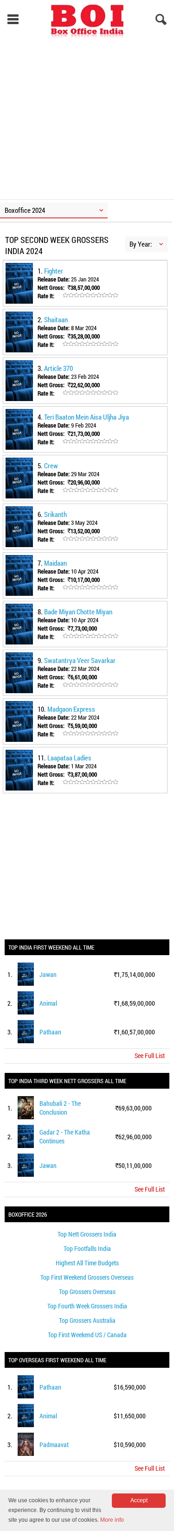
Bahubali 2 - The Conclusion (60, 1107)
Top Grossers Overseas (87, 1291)
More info (112, 1520)
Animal (48, 1003)
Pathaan (50, 1031)
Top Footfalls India (87, 1248)
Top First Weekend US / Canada (87, 1334)
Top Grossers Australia (87, 1320)
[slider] (90, 295)
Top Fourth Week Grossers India (87, 1305)
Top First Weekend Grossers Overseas (87, 1277)
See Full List (150, 1055)
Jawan (48, 974)
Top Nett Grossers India (87, 1234)
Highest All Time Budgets (87, 1262)
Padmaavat (54, 1444)
